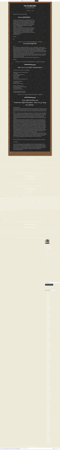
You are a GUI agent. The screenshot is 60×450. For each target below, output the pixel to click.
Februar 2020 (48, 343)
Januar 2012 (48, 385)
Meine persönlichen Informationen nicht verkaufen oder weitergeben (32, 447)
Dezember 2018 (49, 355)
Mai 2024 (48, 302)
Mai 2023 (48, 312)
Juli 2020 (48, 338)
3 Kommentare (40, 221)
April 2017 (48, 372)
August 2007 (48, 421)
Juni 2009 (48, 401)
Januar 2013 (48, 379)
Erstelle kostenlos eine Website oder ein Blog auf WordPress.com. (27, 446)
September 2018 (49, 358)
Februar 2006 (48, 436)
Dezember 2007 (49, 417)
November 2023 (49, 307)
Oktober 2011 (48, 388)
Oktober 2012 (48, 381)
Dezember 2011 (49, 386)
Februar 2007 (48, 425)
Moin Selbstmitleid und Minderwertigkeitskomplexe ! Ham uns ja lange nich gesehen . (30, 102)
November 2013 (49, 377)
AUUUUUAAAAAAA (24, 17)
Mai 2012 (48, 382)
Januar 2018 (48, 364)
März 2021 (48, 331)
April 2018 (48, 362)
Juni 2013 (48, 378)
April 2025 (48, 295)
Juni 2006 (48, 432)
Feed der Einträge (49, 247)
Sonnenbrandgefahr (30, 43)
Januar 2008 (48, 416)
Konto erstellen (48, 245)
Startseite (28, 10)
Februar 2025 (48, 296)
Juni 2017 (48, 370)
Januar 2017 (48, 375)
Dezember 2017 (49, 365)
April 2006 (48, 434)
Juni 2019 (48, 350)
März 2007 (48, 424)
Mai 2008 (48, 413)
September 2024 (49, 299)
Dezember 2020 (49, 334)
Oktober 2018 (48, 357)
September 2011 (49, 389)
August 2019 (48, 348)
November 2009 (49, 397)
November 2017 (49, 366)
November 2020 (49, 335)
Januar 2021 (48, 333)
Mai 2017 (48, 371)
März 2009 (48, 404)
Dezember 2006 (49, 427)
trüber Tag (30, 159)
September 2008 (49, 409)
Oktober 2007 (48, 419)
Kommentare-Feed (49, 248)
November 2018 (49, 356)
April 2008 (48, 414)
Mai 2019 (48, 351)
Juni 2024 (48, 301)
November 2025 (49, 293)
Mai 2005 (48, 444)
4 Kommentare (40, 41)
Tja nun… (30, 191)
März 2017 (48, 373)
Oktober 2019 (48, 346)
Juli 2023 (48, 310)
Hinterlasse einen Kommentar (40, 61)
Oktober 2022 (48, 315)
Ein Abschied (30, 178)
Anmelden (48, 246)
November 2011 (49, 387)
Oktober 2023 (48, 308)
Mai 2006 (48, 433)
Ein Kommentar (40, 94)
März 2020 (48, 342)
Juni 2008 (48, 412)
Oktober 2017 (48, 367)
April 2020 (48, 341)
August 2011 (48, 390)
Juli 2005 (48, 442)
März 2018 (48, 363)
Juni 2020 (48, 339)
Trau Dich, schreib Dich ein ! (49, 284)
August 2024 (48, 300)
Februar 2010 (48, 394)
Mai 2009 (48, 402)
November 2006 (49, 428)
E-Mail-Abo (47, 278)
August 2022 (48, 317)
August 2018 (48, 359)
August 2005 (48, 441)
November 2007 (49, 418)
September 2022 (49, 316)
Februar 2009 (48, 405)
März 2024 (48, 304)
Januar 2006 (48, 437)
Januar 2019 (48, 354)
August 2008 (48, 410)
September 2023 (49, 309)
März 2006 (48, 435)
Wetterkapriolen (30, 227)
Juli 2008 (48, 411)
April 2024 (48, 303)
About (32, 10)
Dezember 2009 (49, 396)
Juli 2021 (48, 328)
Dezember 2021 (49, 324)
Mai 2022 (48, 320)
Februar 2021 (48, 332)
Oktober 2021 (48, 326)
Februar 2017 (48, 374)
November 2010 (49, 393)
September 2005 (49, 440)
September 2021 (49, 327)
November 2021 (49, 325)
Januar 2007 (48, 426)
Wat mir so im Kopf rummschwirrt (30, 67)
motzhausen (30, 6)
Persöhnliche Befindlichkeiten (32, 41)
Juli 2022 (48, 318)
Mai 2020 (48, 340)
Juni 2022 (48, 319)
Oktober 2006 (48, 429)
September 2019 (49, 347)
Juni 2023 (48, 311)
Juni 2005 (48, 443)
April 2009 (48, 403)
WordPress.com (49, 249)
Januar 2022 (48, 323)
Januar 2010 (48, 395)
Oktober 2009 (48, 398)
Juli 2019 (48, 349)
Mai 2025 (48, 294)
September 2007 (49, 420)
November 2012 (49, 380)
